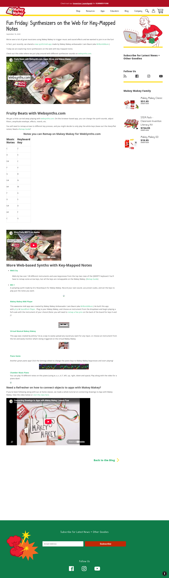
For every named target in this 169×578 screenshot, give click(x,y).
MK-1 (12, 285)
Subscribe (105, 543)
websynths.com (84, 53)
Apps (103, 11)
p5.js (16, 309)
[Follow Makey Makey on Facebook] (71, 568)
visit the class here (41, 395)
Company (138, 11)
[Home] (15, 15)
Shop (78, 11)
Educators (114, 11)
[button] (164, 573)
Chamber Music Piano (19, 372)
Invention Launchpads (82, 3)
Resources (90, 11)
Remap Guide (24, 129)
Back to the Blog (105, 460)
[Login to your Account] (147, 11)
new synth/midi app (43, 44)
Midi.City (14, 270)
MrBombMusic (103, 44)
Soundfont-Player (27, 309)
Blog (127, 11)
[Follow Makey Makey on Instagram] (84, 568)
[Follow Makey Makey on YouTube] (97, 568)
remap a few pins (75, 312)
